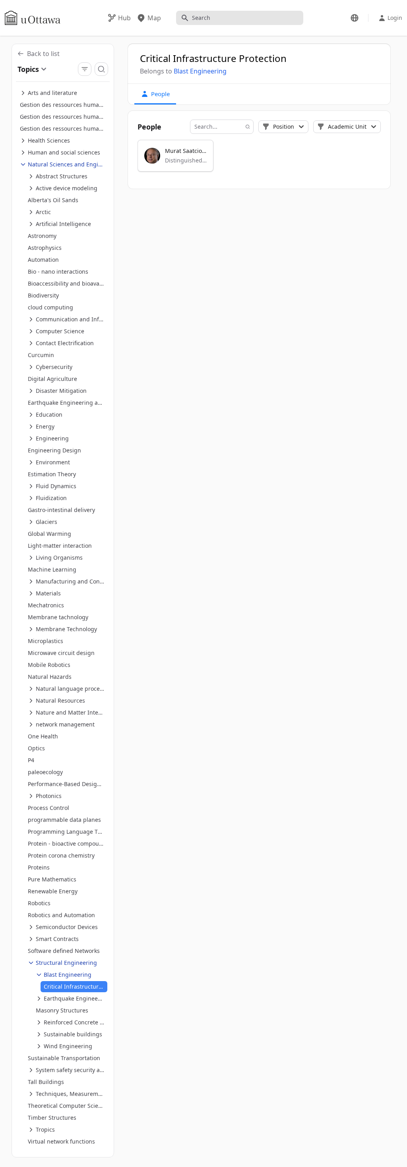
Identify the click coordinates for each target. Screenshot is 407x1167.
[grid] (260, 159)
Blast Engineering (200, 71)
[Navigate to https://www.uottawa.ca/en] (32, 18)
